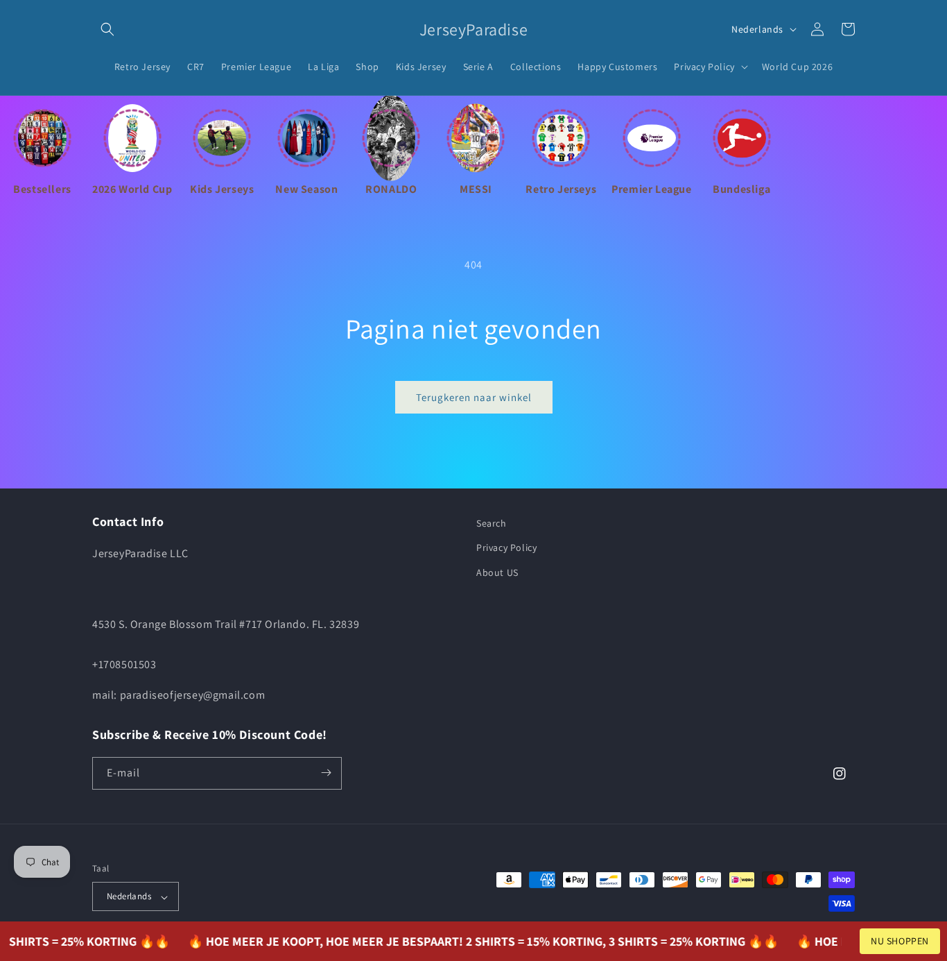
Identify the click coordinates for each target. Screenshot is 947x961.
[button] (107, 29)
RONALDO (391, 189)
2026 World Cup (132, 189)
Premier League (651, 189)
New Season (306, 189)
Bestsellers (42, 189)
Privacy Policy (506, 547)
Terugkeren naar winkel (474, 397)
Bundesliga (741, 189)
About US (497, 571)
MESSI (476, 189)
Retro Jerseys (560, 189)
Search (491, 523)
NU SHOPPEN (900, 941)
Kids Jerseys (222, 189)
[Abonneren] (326, 772)
